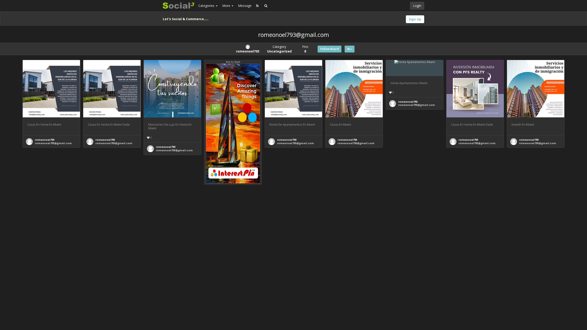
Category (279, 48)
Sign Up (415, 19)
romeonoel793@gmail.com (53, 143)
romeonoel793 (44, 139)
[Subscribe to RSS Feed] (257, 5)
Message (245, 5)
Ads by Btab (233, 61)
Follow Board (329, 49)
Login (417, 5)
